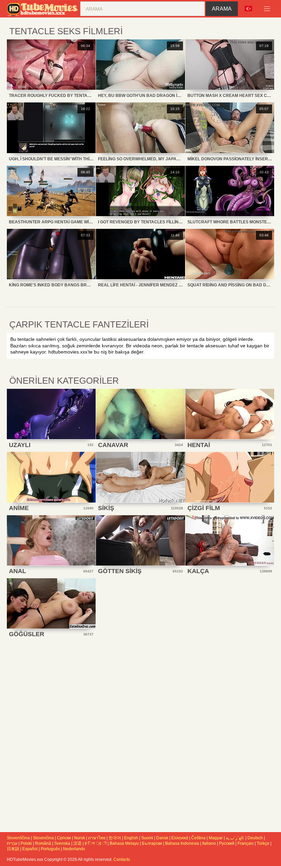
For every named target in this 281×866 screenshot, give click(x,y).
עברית (12, 843)
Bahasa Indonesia (182, 843)
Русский (226, 843)
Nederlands (74, 848)
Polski (26, 843)
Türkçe (263, 843)
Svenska (62, 843)
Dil (251, 8)
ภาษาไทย (97, 838)
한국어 (115, 838)
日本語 (13, 848)
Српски (64, 838)
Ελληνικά (179, 838)
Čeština (198, 838)
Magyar (216, 838)
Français (245, 843)
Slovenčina (43, 838)
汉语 (77, 843)
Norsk (79, 838)
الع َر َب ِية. (235, 838)
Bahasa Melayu (124, 843)
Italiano (209, 843)
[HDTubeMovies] (43, 8)
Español (30, 848)
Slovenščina (18, 838)
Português (50, 848)
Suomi (147, 838)
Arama (222, 9)
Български (152, 843)
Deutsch (255, 838)
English (131, 838)
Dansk (162, 838)
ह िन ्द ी (96, 843)
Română (43, 843)
